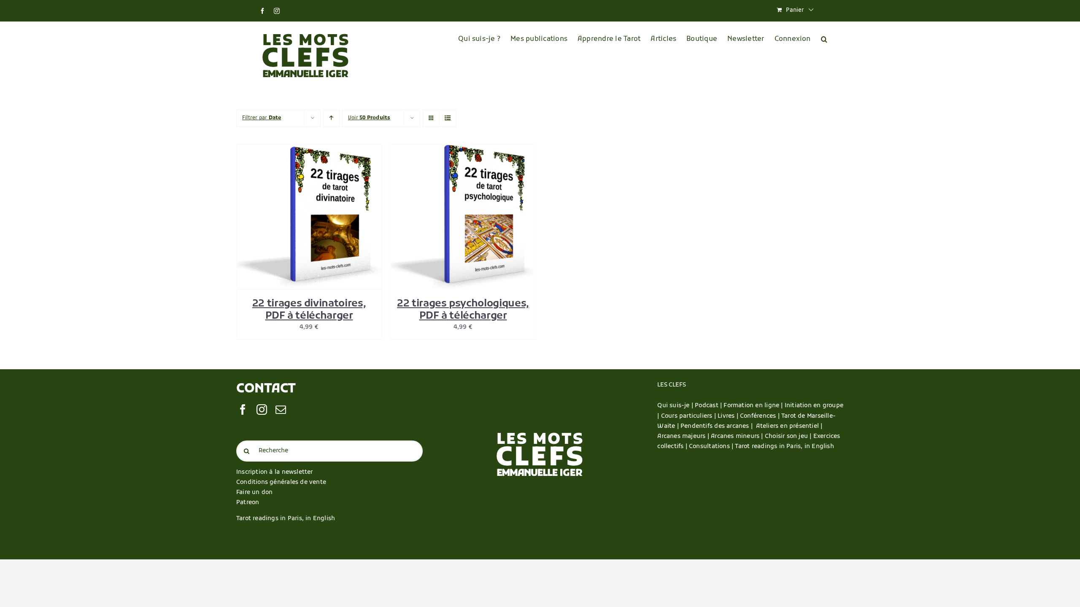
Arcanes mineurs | (738, 436)
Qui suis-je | (676, 406)
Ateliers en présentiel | (789, 426)
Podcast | (709, 406)
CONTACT (266, 389)
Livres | (729, 416)
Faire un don (254, 493)
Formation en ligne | (754, 406)
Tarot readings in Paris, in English (285, 519)
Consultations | (711, 447)
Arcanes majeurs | (684, 436)
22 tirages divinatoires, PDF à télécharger (309, 310)
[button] (824, 39)
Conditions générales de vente (281, 482)
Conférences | (760, 416)
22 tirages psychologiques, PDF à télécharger (463, 310)
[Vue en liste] (448, 118)
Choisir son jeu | (789, 436)
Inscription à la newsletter (274, 472)
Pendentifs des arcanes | (718, 426)
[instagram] (261, 409)
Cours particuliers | (689, 416)
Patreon (247, 503)
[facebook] (243, 409)
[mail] (280, 409)
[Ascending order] (331, 118)
